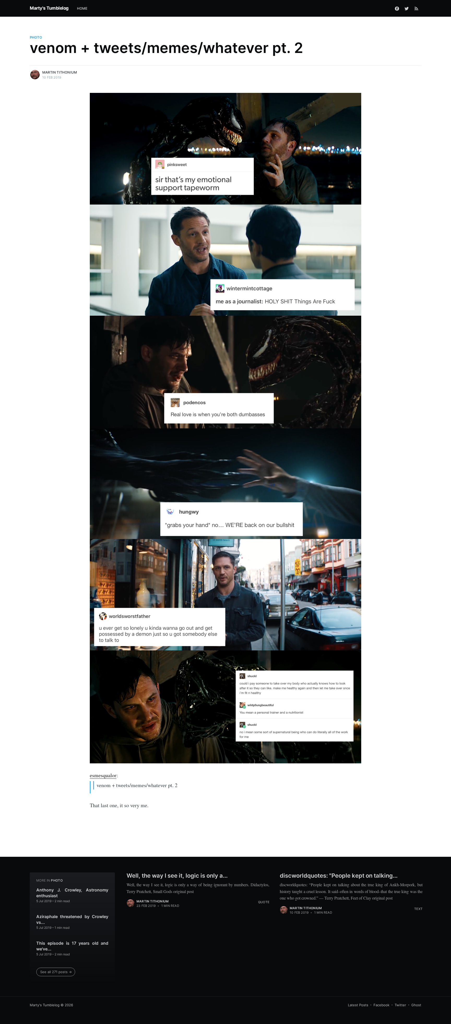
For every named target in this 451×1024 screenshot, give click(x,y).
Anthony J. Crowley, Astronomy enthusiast (72, 892)
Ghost (416, 1005)
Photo (36, 37)
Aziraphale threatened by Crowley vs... (72, 919)
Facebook (381, 1005)
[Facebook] (397, 8)
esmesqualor (103, 775)
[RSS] (416, 8)
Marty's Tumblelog (49, 8)
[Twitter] (407, 8)
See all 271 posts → (56, 972)
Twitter (400, 1005)
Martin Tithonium (59, 72)
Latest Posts (358, 1005)
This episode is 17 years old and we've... (72, 946)
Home (82, 8)
